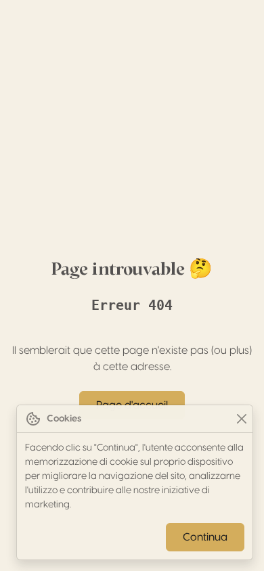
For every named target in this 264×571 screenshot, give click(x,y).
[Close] (241, 419)
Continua (205, 537)
